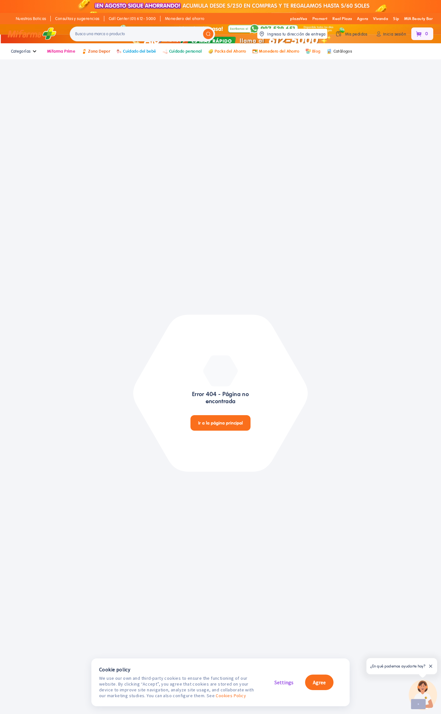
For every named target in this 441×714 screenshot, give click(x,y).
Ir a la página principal (220, 423)
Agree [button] (319, 682)
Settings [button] (283, 682)
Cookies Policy (231, 695)
